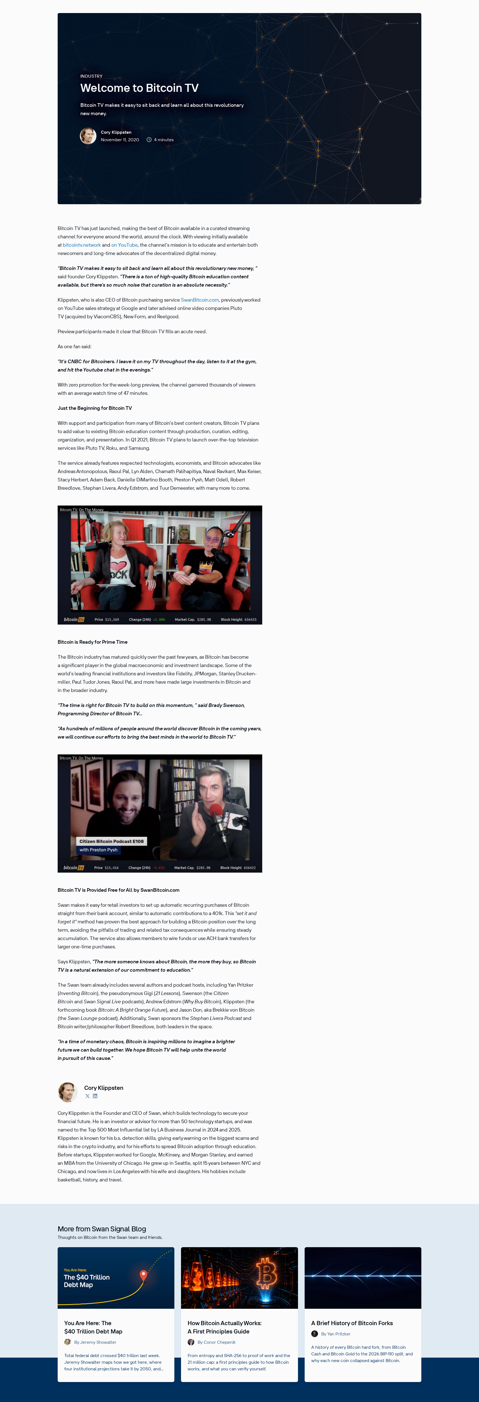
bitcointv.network (82, 245)
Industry (91, 76)
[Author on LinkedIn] (95, 1097)
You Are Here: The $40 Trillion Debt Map (93, 1327)
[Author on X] (87, 1097)
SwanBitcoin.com (200, 300)
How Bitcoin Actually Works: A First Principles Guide (225, 1327)
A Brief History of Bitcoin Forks (352, 1323)
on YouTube (124, 245)
